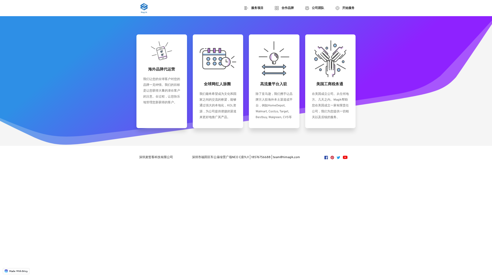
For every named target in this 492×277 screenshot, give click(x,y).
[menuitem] (254, 8)
